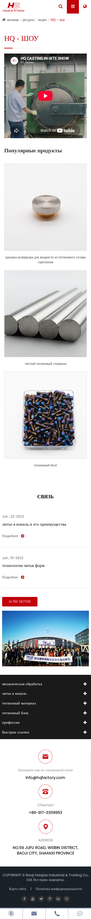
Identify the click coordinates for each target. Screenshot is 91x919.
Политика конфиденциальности (59, 888)
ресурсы (28, 19)
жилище (13, 19)
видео (42, 19)
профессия (10, 722)
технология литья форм (23, 565)
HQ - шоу (58, 19)
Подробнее (10, 536)
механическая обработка (22, 683)
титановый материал (19, 703)
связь (45, 497)
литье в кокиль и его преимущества (34, 524)
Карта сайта (17, 888)
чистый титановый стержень (45, 363)
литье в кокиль (14, 693)
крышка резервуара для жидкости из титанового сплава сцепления (46, 260)
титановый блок (15, 712)
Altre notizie (20, 601)
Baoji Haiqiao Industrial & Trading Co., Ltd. (57, 877)
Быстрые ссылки (15, 732)
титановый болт (45, 465)
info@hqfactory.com (45, 777)
